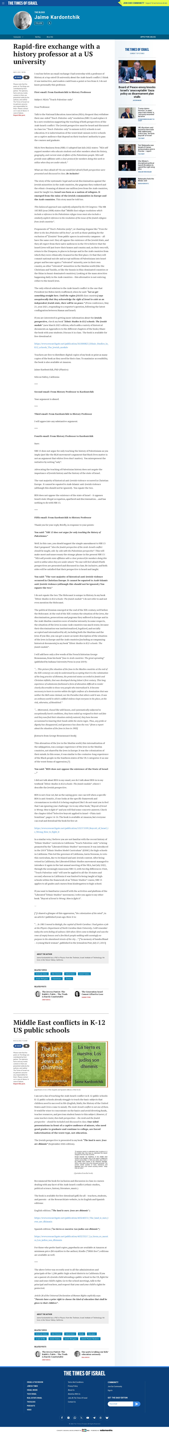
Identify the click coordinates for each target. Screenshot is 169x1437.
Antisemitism (70, 974)
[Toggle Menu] (3, 3)
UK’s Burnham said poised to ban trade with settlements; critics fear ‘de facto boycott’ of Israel (146, 131)
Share (19, 77)
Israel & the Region (35, 1382)
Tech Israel (31, 1394)
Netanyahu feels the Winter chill (146, 180)
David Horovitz (143, 183)
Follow (39, 23)
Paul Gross (85, 1357)
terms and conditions (76, 1382)
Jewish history (84, 974)
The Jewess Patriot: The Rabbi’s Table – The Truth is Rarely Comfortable (54, 994)
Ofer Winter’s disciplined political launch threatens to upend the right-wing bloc (146, 165)
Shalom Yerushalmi (145, 172)
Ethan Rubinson (143, 119)
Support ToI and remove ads (156, 3)
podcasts (31, 1406)
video (29, 1410)
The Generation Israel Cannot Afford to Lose (92, 993)
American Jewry (41, 974)
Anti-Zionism (56, 974)
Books (81, 1334)
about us (71, 1390)
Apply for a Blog (148, 37)
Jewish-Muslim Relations (90, 1339)
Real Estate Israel (34, 1398)
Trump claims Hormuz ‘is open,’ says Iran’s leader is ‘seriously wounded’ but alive (146, 112)
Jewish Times (32, 1386)
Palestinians (57, 979)
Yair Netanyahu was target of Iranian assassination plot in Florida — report (146, 148)
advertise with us (74, 1394)
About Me (50, 37)
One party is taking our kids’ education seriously (95, 1353)
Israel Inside (32, 1390)
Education (91, 1334)
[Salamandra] (106, 1430)
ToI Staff (141, 138)
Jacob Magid (137, 100)
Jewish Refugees (42, 979)
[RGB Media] (86, 1430)
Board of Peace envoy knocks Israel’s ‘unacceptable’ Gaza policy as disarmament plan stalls (137, 92)
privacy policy (73, 1386)
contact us (72, 1402)
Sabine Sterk (86, 997)
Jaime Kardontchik (57, 17)
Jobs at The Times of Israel (77, 1398)
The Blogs (39, 12)
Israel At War (40, 1339)
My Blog (37, 37)
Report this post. (19, 115)
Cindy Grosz (46, 999)
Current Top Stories (137, 53)
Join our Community (133, 3)
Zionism (69, 979)
